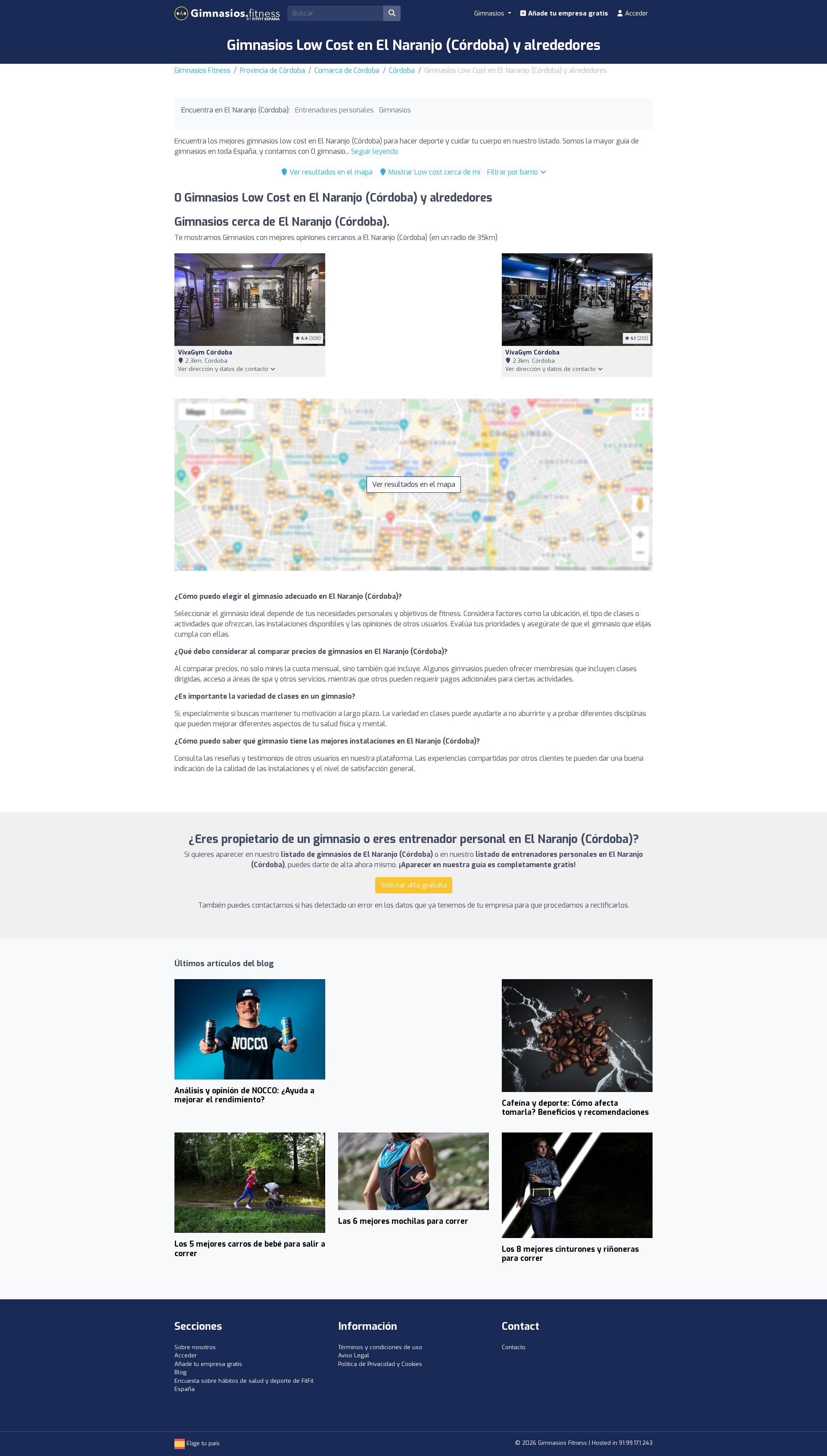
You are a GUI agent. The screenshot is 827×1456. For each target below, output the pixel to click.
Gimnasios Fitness (202, 70)
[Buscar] (392, 13)
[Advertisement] (413, 317)
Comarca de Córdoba (346, 70)
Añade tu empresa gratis (567, 13)
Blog (180, 1372)
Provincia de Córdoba (272, 70)
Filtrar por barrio (513, 172)
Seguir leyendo (374, 151)
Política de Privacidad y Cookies (380, 1364)
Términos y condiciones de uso (380, 1347)
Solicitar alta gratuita (414, 885)
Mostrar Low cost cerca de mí (433, 172)
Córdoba (402, 70)
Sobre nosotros (195, 1347)
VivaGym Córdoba (205, 352)
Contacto (513, 1347)
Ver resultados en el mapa (330, 172)
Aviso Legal (353, 1355)
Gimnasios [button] (490, 13)
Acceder (635, 13)
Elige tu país (202, 1443)
